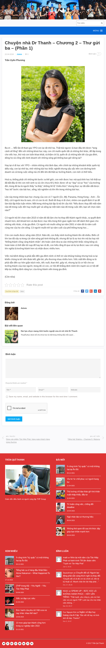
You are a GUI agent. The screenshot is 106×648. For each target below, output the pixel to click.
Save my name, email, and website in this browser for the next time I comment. (43, 396)
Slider (22, 291)
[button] (53, 31)
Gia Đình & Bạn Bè (12, 291)
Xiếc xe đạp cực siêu (25, 598)
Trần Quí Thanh (98, 643)
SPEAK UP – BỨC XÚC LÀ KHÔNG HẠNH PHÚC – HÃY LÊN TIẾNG (79, 594)
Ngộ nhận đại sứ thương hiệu (80, 517)
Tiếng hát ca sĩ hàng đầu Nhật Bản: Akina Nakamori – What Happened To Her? (33, 573)
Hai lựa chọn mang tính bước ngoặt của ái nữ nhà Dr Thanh (49, 331)
